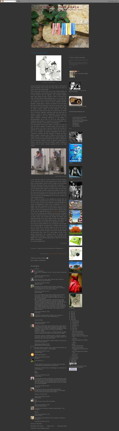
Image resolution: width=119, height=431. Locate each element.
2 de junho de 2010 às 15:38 (42, 421)
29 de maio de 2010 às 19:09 (42, 396)
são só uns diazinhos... (78, 331)
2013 (72, 315)
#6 (56, 253)
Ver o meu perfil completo (81, 73)
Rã (35, 358)
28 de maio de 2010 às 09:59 (42, 283)
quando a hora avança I (78, 347)
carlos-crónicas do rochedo (79, 117)
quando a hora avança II (78, 334)
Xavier (57, 98)
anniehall (37, 352)
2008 (72, 361)
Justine (36, 376)
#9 (61, 253)
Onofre (63, 204)
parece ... (74, 344)
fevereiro (74, 357)
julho (73, 326)
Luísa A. (37, 415)
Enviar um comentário (36, 423)
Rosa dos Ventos (39, 406)
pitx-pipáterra (76, 124)
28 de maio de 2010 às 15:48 (42, 357)
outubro (74, 324)
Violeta (36, 397)
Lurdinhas (55, 211)
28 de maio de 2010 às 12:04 (42, 311)
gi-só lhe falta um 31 (78, 118)
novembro (75, 322)
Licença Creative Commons (76, 367)
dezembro (75, 321)
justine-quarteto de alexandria (80, 120)
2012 (72, 316)
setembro (74, 325)
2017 (72, 312)
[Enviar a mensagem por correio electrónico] (47, 258)
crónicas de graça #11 (77, 345)
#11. (65, 253)
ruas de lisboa (76, 126)
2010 (72, 319)
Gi (35, 268)
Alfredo (49, 232)
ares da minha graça (60, 7)
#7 (58, 253)
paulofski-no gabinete (78, 121)
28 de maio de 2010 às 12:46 (42, 322)
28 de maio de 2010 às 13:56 (42, 344)
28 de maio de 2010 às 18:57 (42, 385)
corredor (74, 342)
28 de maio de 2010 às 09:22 (42, 275)
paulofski (37, 284)
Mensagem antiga (61, 426)
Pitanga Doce (38, 323)
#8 (60, 253)
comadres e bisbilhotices (39, 260)
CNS (36, 312)
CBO (37, 248)
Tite (36, 387)
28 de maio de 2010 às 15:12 (42, 351)
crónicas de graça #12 (39, 53)
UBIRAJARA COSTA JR (41, 345)
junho (73, 328)
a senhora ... (75, 338)
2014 (72, 313)
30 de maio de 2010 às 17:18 (42, 414)
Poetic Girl (37, 277)
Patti (78, 71)
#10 (63, 253)
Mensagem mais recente (37, 426)
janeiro (74, 358)
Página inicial (50, 426)
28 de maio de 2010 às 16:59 (42, 375)
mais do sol (75, 354)
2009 (72, 360)
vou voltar (74, 355)
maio (73, 330)
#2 (50, 253)
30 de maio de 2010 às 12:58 (42, 404)
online (70, 128)
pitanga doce (76, 123)
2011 (72, 318)
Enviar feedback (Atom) (43, 428)
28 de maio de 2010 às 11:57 (42, 291)
